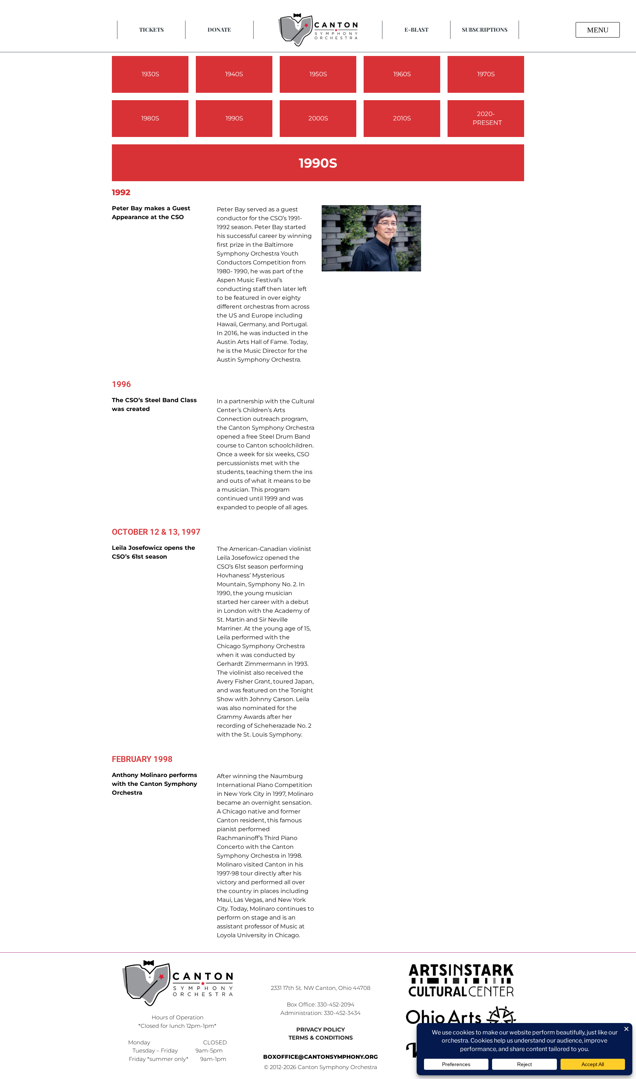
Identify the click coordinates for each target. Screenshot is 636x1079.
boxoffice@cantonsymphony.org (320, 1056)
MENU (597, 30)
